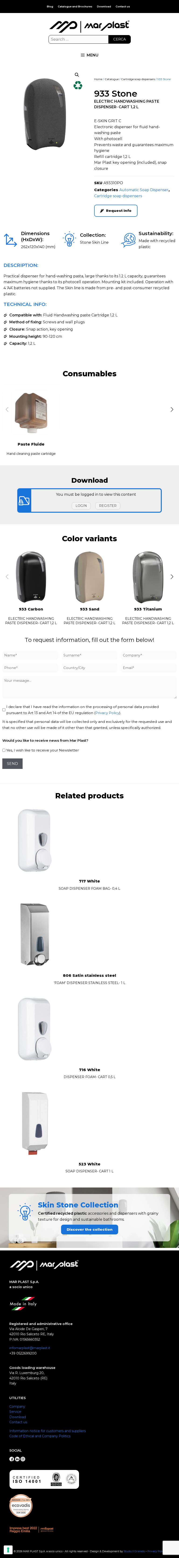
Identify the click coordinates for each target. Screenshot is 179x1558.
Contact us (123, 6)
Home (98, 79)
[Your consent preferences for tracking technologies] (8, 1549)
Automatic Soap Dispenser (144, 190)
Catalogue (112, 79)
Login (81, 506)
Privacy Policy (107, 713)
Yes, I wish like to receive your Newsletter (42, 750)
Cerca (119, 39)
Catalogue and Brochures (75, 6)
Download (104, 6)
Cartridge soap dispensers (138, 79)
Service (15, 1412)
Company (17, 1406)
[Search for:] (89, 39)
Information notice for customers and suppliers (47, 1431)
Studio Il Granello (134, 1551)
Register (108, 506)
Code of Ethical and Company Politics (39, 1436)
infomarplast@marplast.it (29, 1348)
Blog (50, 6)
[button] (77, 75)
